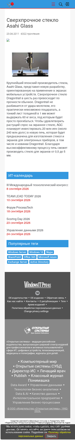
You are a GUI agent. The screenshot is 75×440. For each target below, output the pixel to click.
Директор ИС (24, 371)
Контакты (31, 301)
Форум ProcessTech (20, 207)
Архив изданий (36, 304)
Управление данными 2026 (25, 230)
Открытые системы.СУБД (39, 366)
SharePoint (14, 257)
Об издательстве (18, 297)
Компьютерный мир (39, 361)
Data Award (19, 385)
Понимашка (38, 380)
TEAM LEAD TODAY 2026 (24, 196)
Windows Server (17, 252)
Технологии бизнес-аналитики (36, 389)
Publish (20, 376)
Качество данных (44, 393)
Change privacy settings (36, 311)
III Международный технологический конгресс (37, 185)
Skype (49, 252)
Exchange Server (17, 262)
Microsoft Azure (47, 257)
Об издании (37, 297)
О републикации (49, 301)
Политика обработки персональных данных (36, 308)
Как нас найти (15, 301)
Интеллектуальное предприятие (36, 398)
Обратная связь (55, 297)
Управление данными (46, 385)
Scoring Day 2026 (18, 219)
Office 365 (29, 257)
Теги (63, 301)
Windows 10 (36, 252)
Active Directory (39, 262)
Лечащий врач (52, 371)
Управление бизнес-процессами (36, 402)
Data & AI (22, 393)
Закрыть (51, 436)
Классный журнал (47, 376)
